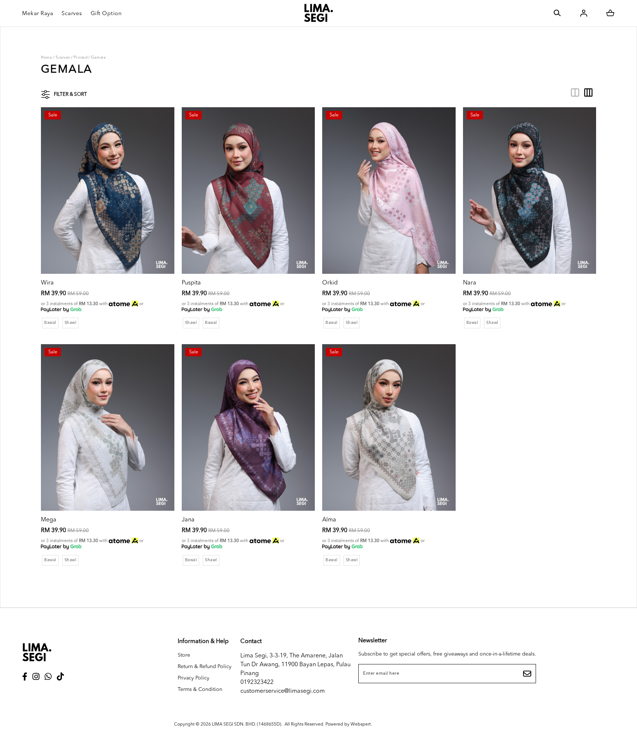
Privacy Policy (193, 678)
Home (46, 57)
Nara (469, 283)
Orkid (330, 283)
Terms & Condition (200, 689)
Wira (47, 283)
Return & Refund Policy (205, 666)
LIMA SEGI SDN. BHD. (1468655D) (246, 724)
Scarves (63, 57)
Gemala (98, 57)
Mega (48, 520)
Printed (81, 57)
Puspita (191, 283)
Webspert (361, 724)
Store (184, 655)
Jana (188, 520)
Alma (329, 520)
